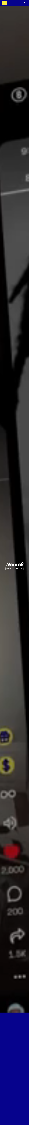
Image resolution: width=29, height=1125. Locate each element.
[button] (25, 3)
